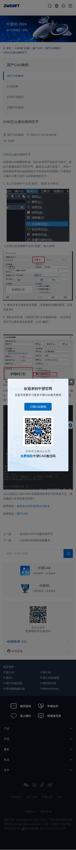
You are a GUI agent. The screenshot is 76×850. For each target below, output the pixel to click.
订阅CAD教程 (38, 406)
